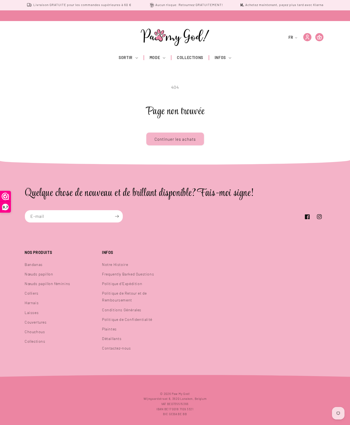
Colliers (32, 293)
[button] (128, 57)
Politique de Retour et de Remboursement (124, 296)
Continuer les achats (175, 139)
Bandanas (34, 264)
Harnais (32, 302)
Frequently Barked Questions (128, 274)
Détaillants (112, 338)
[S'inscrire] (117, 216)
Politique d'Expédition (122, 283)
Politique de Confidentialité (127, 319)
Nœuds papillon (39, 274)
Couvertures (36, 322)
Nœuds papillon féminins (47, 283)
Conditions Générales (121, 309)
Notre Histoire (115, 264)
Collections (35, 341)
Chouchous (35, 331)
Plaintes (109, 329)
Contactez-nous (116, 348)
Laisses (32, 312)
